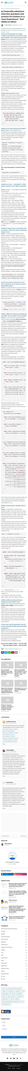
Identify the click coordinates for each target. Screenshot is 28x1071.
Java (20, 648)
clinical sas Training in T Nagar (10, 732)
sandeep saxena (11, 721)
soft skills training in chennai (10, 740)
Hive (14, 952)
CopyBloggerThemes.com (14, 1066)
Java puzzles (14, 957)
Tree (23, 991)
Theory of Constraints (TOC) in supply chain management (17, 917)
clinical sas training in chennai (10, 729)
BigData (14, 934)
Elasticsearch (14, 944)
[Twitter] (5, 652)
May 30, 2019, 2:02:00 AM (11, 723)
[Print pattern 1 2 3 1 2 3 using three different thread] (21, 683)
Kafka (14, 960)
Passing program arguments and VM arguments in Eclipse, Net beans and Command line (18, 885)
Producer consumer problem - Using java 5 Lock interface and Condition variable (7, 707)
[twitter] (10, 1058)
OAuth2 (14, 971)
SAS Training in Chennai (9, 734)
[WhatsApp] (9, 652)
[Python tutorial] (4, 902)
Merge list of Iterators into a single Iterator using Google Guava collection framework (7, 690)
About (13, 1068)
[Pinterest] (12, 652)
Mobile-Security (14, 968)
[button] (2, 2)
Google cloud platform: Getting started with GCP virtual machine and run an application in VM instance (18, 893)
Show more (7, 845)
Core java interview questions (12, 8)
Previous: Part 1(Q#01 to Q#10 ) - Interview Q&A (14, 643)
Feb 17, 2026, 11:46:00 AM (11, 784)
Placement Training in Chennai (10, 738)
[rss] (20, 1058)
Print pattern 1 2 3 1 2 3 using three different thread (21, 690)
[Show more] (19, 652)
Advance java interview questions (14, 928)
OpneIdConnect (14, 973)
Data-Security (14, 939)
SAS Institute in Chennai (9, 736)
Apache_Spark (11, 996)
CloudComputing (14, 936)
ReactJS (14, 979)
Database (14, 942)
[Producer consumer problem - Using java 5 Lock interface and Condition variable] (7, 700)
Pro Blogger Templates (16, 1064)
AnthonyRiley (10, 750)
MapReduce (14, 965)
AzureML (14, 931)
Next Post (23, 836)
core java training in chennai (10, 741)
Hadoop (14, 950)
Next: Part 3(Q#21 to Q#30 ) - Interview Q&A (15, 645)
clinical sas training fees (9, 731)
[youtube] (14, 1058)
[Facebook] (2, 652)
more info (20, 759)
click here (10, 502)
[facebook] (7, 1058)
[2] (7, 802)
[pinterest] (17, 1058)
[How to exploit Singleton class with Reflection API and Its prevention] (7, 665)
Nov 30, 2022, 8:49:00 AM (11, 751)
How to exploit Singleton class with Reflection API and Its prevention (7, 672)
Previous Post (5, 836)
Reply (4, 744)
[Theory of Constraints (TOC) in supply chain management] (4, 918)
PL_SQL (14, 976)
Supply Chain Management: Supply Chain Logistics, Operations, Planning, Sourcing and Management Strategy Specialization (17, 909)
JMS (14, 955)
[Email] (16, 652)
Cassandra (20, 996)
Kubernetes (14, 963)
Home (2, 8)
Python (4, 991)
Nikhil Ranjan (8, 843)
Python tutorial (13, 900)
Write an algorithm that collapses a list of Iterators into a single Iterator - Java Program (21, 672)
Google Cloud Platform (14, 947)
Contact (18, 1068)
